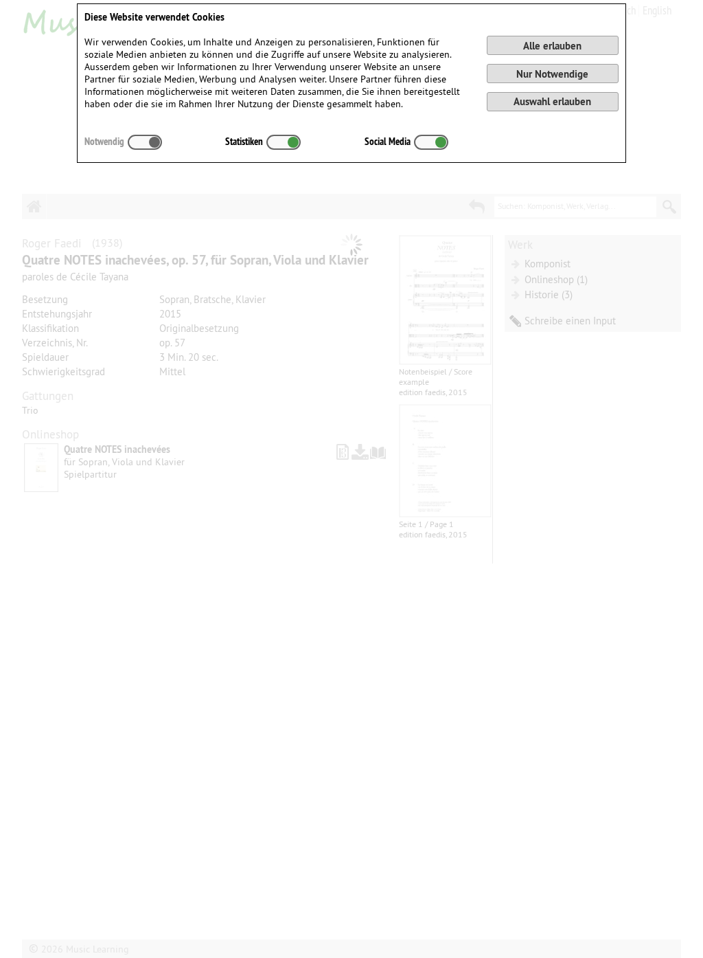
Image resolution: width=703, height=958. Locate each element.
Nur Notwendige (552, 73)
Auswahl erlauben (552, 101)
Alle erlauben (552, 45)
